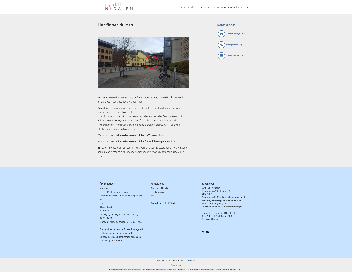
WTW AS (191, 260)
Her (100, 141)
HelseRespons (163, 260)
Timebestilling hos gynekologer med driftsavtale (220, 7)
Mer (249, 7)
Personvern (176, 265)
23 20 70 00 (169, 203)
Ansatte (191, 7)
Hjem (182, 7)
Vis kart (205, 232)
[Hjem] (138, 7)
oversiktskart (116, 97)
